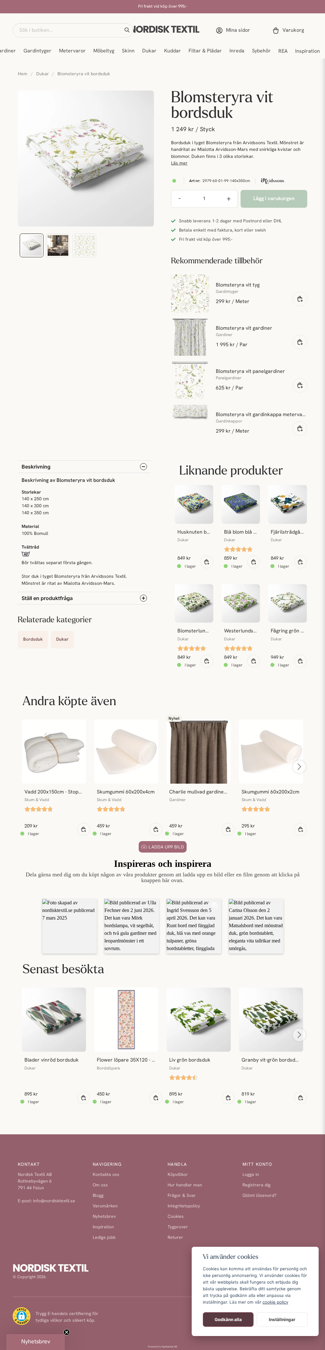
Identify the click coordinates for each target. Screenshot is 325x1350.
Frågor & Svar (182, 1195)
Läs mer (179, 163)
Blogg (98, 1195)
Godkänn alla (228, 1319)
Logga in (250, 1174)
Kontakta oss (106, 1174)
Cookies (176, 1216)
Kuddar (172, 51)
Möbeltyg (103, 51)
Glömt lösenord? (259, 1195)
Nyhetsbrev (104, 1216)
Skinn (128, 51)
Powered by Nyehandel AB (162, 1347)
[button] (127, 30)
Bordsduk (33, 639)
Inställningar (282, 1319)
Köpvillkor (178, 1174)
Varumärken (105, 1206)
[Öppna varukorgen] (289, 30)
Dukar (149, 51)
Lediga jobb (104, 1237)
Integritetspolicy (184, 1206)
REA (283, 51)
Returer (175, 1237)
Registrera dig (256, 1185)
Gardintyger (37, 51)
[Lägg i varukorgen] (300, 299)
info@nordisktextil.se (54, 1201)
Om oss (100, 1185)
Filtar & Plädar (205, 51)
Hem (22, 74)
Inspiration (307, 51)
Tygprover (178, 1227)
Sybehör (261, 51)
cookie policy (275, 1302)
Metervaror (72, 51)
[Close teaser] (66, 1332)
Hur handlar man (185, 1185)
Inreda (236, 51)
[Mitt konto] (234, 30)
